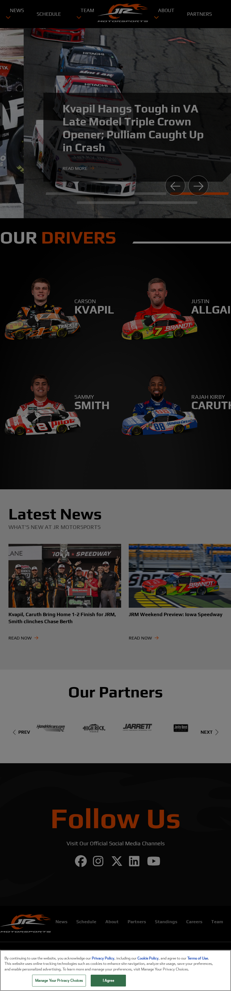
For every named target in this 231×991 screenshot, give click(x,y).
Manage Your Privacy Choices (59, 980)
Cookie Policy (148, 958)
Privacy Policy (103, 958)
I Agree (108, 980)
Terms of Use (197, 958)
